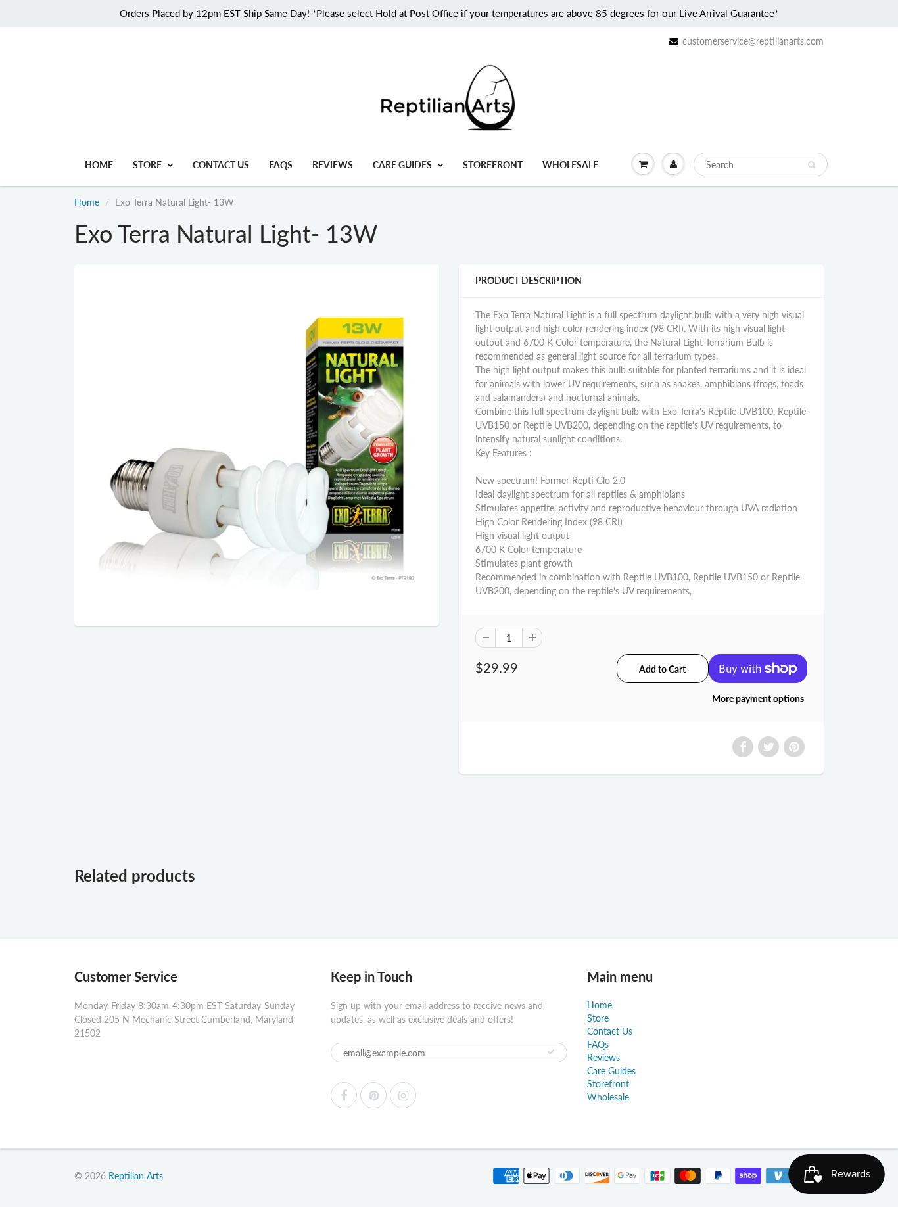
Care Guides (402, 164)
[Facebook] (344, 1095)
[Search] (811, 165)
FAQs (281, 164)
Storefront (493, 164)
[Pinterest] (373, 1095)
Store (147, 164)
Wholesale (570, 164)
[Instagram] (403, 1095)
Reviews (332, 164)
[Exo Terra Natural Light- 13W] (257, 443)
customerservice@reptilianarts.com (753, 41)
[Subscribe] (550, 1051)
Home (99, 164)
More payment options (758, 698)
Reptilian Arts (135, 1175)
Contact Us (221, 164)
